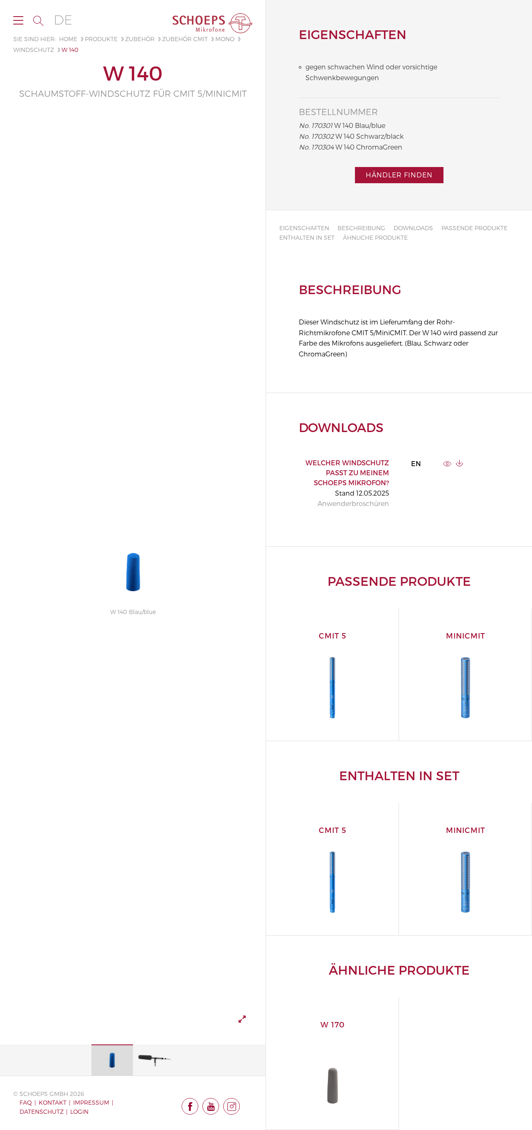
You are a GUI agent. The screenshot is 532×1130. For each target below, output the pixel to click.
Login (79, 1111)
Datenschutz (42, 1111)
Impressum (91, 1102)
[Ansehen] (447, 463)
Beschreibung (361, 227)
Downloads (413, 227)
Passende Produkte (474, 227)
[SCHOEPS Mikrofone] (212, 23)
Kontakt (52, 1102)
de (63, 20)
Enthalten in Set (307, 237)
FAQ (26, 1102)
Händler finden (399, 175)
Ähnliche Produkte (375, 237)
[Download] (459, 463)
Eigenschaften (304, 227)
